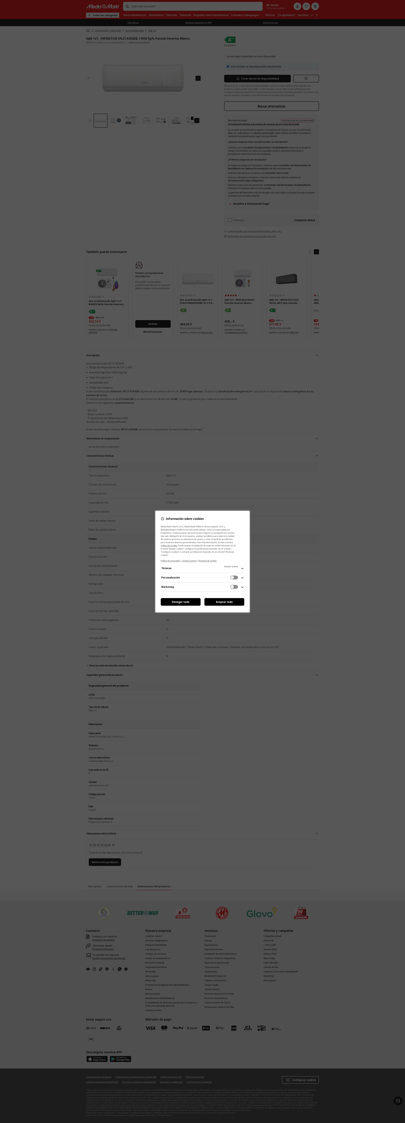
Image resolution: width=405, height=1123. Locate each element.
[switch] (234, 577)
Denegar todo (180, 602)
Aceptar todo (224, 602)
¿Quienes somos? (189, 560)
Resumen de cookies (208, 560)
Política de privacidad (170, 560)
